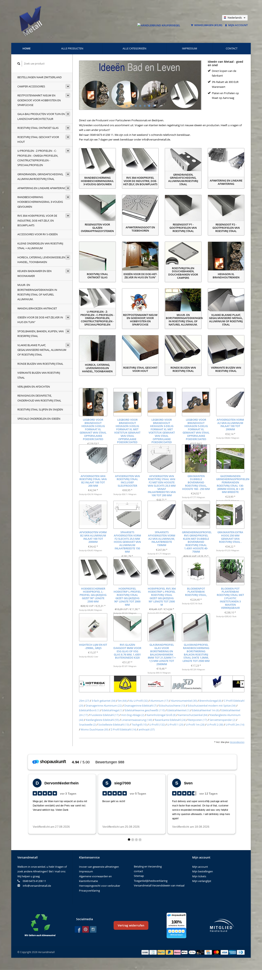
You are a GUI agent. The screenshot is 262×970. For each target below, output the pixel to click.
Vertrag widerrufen (131, 925)
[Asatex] (217, 684)
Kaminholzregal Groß (161, 715)
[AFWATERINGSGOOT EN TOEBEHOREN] (140, 209)
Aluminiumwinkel (184, 700)
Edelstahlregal (112, 710)
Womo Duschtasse (94, 729)
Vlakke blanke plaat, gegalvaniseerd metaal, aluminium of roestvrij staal (41, 350)
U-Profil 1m (195, 724)
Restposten (197, 720)
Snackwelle (87, 724)
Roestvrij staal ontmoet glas (38, 128)
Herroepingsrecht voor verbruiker (99, 885)
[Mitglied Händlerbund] (222, 925)
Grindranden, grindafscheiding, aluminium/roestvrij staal (40, 176)
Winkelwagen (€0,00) (208, 25)
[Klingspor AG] (94, 684)
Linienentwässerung (136, 720)
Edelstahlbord (89, 710)
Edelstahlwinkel (178, 710)
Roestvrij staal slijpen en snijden (40, 409)
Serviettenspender (222, 720)
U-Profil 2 (215, 724)
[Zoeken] (19, 64)
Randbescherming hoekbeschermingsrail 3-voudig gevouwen (40, 201)
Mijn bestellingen (202, 871)
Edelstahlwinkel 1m (205, 710)
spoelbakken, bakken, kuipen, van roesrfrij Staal (40, 333)
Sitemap (139, 876)
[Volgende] (242, 684)
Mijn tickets (199, 876)
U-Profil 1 (175, 724)
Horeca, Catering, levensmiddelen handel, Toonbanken (41, 259)
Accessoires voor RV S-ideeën (37, 234)
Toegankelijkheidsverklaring (150, 881)
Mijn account (238, 25)
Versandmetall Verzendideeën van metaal (159, 885)
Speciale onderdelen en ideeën (38, 418)
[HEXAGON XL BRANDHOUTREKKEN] (226, 256)
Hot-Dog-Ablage (132, 715)
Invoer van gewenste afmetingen (99, 867)
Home (26, 48)
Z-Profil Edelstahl (123, 729)
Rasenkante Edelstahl (170, 720)
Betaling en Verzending (148, 866)
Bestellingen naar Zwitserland (39, 77)
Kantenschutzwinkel (193, 715)
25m (84, 700)
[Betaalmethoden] (145, 952)
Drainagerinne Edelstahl (140, 705)
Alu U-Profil (138, 700)
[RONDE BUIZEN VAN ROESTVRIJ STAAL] (183, 349)
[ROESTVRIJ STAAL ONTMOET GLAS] (97, 256)
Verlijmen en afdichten (33, 386)
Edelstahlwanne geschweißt (145, 710)
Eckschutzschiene (172, 705)
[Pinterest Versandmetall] (85, 929)
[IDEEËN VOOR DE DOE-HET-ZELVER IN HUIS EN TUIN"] (140, 256)
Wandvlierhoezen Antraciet (37, 308)
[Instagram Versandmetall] (93, 929)
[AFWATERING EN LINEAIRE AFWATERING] (226, 162)
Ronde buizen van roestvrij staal (40, 364)
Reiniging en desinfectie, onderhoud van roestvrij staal (39, 398)
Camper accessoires (31, 86)
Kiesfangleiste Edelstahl (102, 720)
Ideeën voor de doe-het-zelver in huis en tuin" (40, 320)
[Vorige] (81, 684)
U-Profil (157, 724)
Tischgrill (139, 724)
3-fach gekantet (104, 700)
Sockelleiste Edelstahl (113, 724)
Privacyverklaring (89, 890)
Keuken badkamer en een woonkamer (34, 273)
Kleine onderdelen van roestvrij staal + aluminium (40, 246)
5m (122, 700)
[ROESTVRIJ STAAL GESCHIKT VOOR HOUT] (140, 349)
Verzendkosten (237, 742)
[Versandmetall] (186, 684)
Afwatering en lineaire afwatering (41, 188)
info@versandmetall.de (37, 885)
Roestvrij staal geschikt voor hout (38, 139)
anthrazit (147, 729)
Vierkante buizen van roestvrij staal (38, 375)
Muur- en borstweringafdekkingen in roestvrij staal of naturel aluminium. (37, 292)
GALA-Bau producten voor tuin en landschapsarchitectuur (41, 116)
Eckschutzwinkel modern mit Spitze (212, 705)
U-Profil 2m (235, 724)
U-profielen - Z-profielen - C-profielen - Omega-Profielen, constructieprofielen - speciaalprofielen (37, 158)
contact (231, 48)
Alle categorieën (134, 48)
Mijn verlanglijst (201, 881)
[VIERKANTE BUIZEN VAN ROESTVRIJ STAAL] (226, 349)
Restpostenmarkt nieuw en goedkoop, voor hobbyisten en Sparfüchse (39, 100)
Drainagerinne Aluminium (104, 705)
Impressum (189, 48)
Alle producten (72, 48)
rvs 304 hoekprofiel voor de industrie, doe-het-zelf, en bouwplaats (37, 220)
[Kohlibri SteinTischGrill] (125, 684)
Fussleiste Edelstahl (104, 715)
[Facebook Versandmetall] (78, 929)
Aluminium (159, 700)
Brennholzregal (210, 700)
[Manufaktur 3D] (156, 684)
